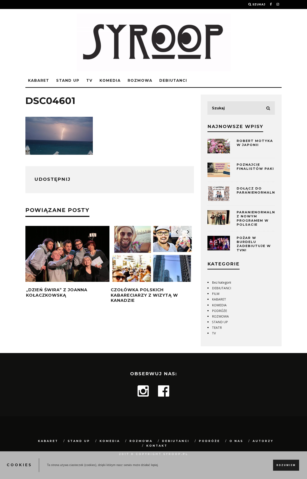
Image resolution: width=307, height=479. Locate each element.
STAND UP (67, 80)
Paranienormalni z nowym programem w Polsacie (256, 218)
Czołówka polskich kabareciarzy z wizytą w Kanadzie (144, 295)
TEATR (217, 327)
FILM (215, 293)
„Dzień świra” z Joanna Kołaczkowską (56, 292)
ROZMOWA (140, 80)
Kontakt (156, 445)
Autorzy (263, 441)
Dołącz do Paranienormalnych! (261, 190)
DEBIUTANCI (173, 80)
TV (89, 80)
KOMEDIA (110, 80)
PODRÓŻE (219, 311)
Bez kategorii (221, 282)
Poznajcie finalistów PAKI (255, 167)
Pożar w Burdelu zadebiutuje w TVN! (254, 244)
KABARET (38, 80)
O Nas (236, 441)
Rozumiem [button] (286, 465)
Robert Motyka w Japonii (255, 143)
